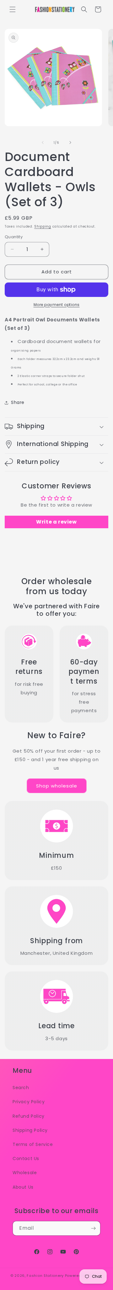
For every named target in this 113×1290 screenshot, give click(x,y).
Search (21, 1087)
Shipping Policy (30, 1130)
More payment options (57, 304)
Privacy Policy (29, 1102)
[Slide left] (43, 142)
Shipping (42, 226)
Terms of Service (33, 1144)
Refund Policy (29, 1116)
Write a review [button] (56, 521)
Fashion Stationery (45, 1275)
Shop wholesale (56, 785)
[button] (12, 9)
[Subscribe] (93, 1228)
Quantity (14, 237)
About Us (23, 1187)
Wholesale (25, 1172)
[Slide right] (70, 142)
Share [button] (17, 402)
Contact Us (26, 1158)
